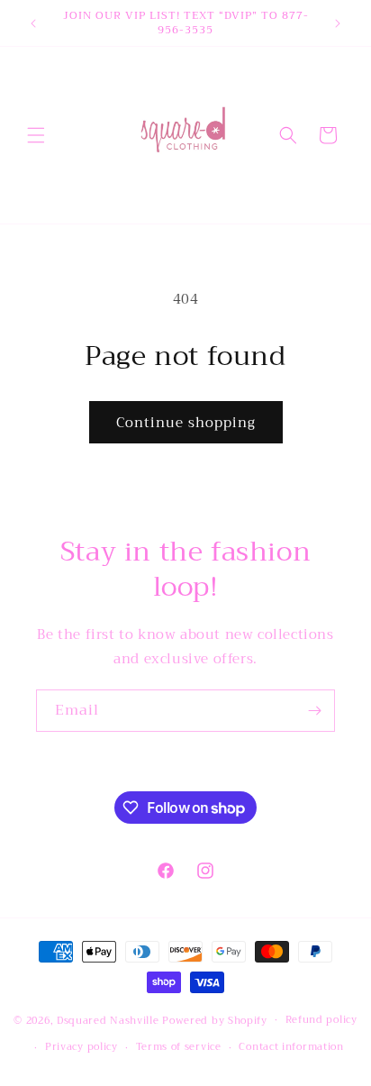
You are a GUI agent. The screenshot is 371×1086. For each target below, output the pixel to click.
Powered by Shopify (214, 1019)
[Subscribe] (314, 710)
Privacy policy (81, 1046)
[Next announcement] (337, 23)
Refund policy (321, 1019)
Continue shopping (186, 422)
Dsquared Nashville (108, 1019)
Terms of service (179, 1046)
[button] (36, 135)
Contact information (291, 1046)
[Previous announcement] (33, 23)
